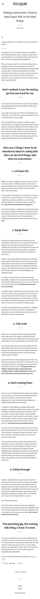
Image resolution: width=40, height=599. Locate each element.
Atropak (22, 593)
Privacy (20, 589)
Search (20, 586)
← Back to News (20, 572)
